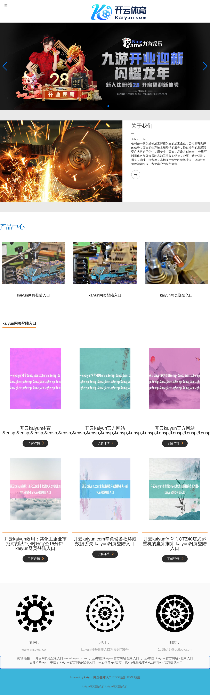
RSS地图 (118, 677)
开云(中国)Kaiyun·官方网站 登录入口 (114, 658)
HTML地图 (133, 677)
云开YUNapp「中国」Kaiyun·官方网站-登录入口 (62, 662)
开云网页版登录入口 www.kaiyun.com (61, 658)
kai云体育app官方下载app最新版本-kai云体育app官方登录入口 (140, 662)
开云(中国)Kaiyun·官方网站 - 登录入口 (167, 658)
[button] (205, 66)
